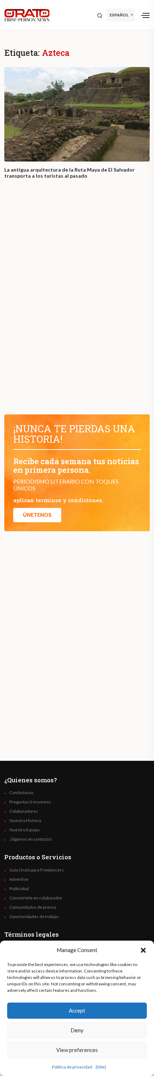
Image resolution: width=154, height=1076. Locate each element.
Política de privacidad (72, 1067)
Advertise (18, 879)
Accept (77, 1010)
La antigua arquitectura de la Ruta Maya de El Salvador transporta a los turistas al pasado (69, 173)
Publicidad (19, 888)
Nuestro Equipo (24, 829)
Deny (77, 1030)
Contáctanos (21, 792)
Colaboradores (23, 811)
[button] (143, 949)
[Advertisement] (77, 303)
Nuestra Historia (25, 820)
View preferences (77, 1050)
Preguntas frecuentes (30, 801)
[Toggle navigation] (145, 15)
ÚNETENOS (37, 515)
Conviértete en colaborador (35, 897)
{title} (101, 1067)
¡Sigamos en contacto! (30, 839)
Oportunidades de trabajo (33, 916)
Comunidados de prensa (32, 907)
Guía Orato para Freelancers (36, 870)
